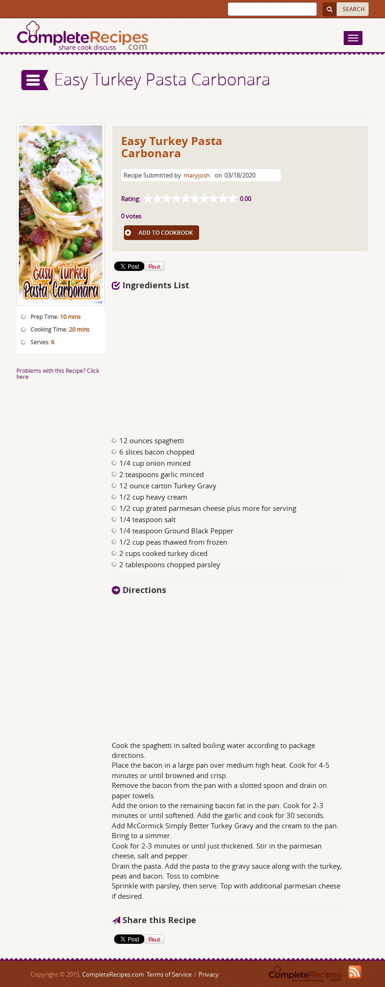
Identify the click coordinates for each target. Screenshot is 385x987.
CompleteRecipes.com (113, 974)
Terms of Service (169, 974)
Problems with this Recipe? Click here (57, 373)
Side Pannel (35, 80)
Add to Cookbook (166, 233)
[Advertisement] (240, 360)
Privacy (209, 974)
